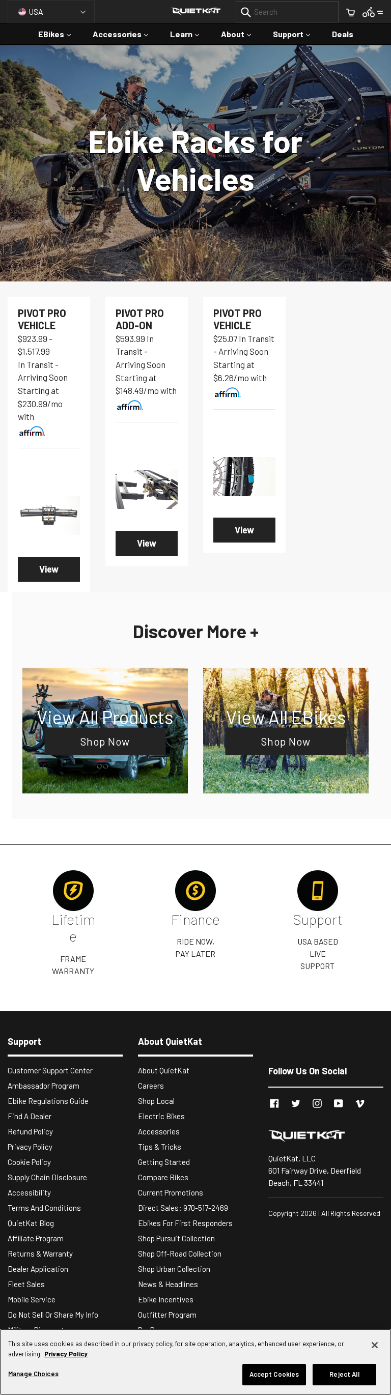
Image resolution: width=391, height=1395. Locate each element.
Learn (189, 34)
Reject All (344, 1374)
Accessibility (29, 1192)
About (241, 34)
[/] (325, 1135)
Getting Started (164, 1161)
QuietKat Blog (31, 1223)
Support (296, 34)
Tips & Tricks (159, 1146)
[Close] (375, 1345)
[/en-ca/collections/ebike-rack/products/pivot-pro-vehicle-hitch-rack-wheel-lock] (244, 476)
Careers (151, 1085)
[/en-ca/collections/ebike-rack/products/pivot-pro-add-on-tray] (147, 489)
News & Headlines (168, 1284)
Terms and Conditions (44, 1207)
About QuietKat (163, 1070)
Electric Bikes (161, 1116)
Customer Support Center (50, 1070)
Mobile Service (31, 1299)
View (49, 569)
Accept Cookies (274, 1374)
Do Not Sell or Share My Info (53, 1314)
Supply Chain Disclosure (47, 1177)
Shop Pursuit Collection (176, 1238)
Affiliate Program (36, 1238)
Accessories (125, 34)
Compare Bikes (163, 1177)
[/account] (372, 11)
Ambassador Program (43, 1085)
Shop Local (156, 1100)
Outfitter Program (167, 1314)
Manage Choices (33, 1374)
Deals (342, 34)
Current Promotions (170, 1192)
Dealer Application (38, 1268)
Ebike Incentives (165, 1299)
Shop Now (105, 741)
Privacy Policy (30, 1146)
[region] (195, 1362)
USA (36, 11)
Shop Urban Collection (174, 1268)
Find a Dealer (29, 1116)
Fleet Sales (26, 1284)
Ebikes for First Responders (185, 1223)
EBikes (59, 34)
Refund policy (30, 1131)
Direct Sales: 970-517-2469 (183, 1207)
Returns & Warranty (40, 1253)
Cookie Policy (29, 1161)
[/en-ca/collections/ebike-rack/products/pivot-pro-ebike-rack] (49, 515)
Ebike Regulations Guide (48, 1100)
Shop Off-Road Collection (179, 1253)
